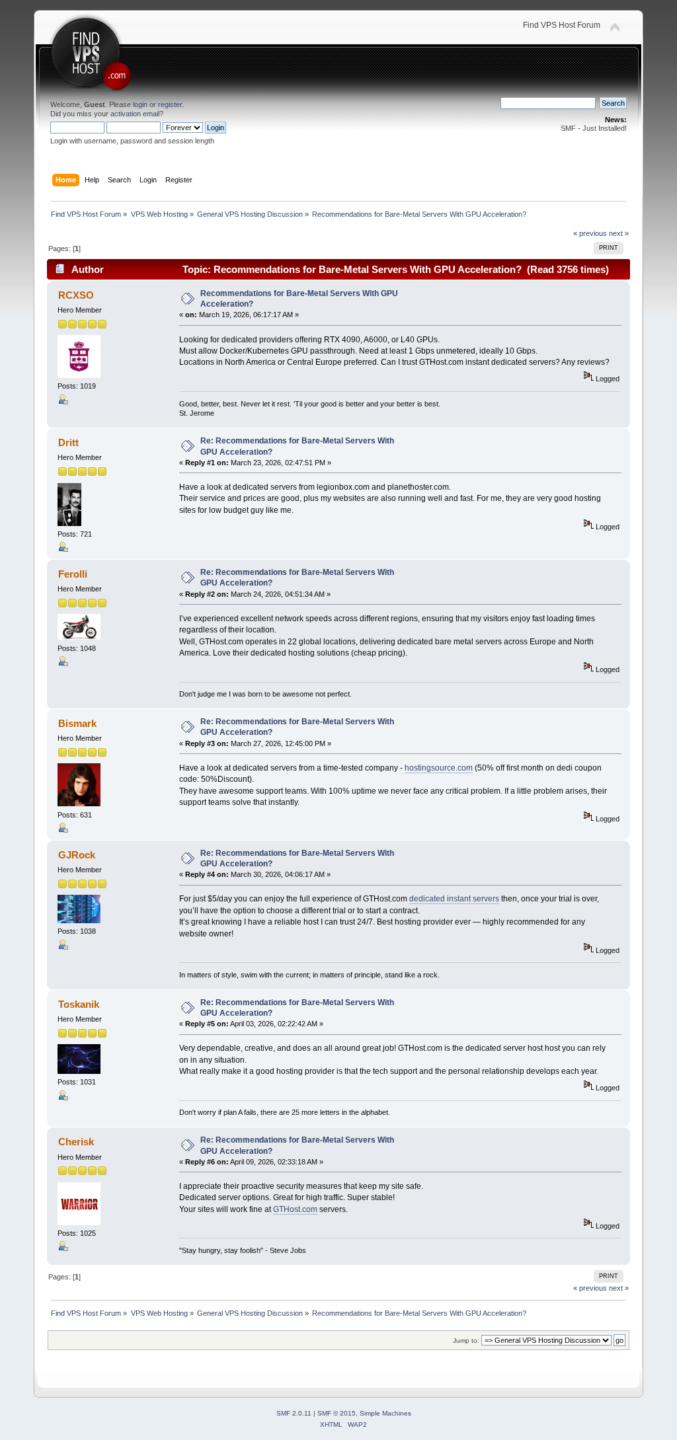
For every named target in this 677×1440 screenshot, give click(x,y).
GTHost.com (295, 1209)
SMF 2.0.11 (293, 1413)
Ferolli (72, 574)
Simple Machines (385, 1413)
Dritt (68, 442)
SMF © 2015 (336, 1413)
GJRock (76, 854)
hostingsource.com (439, 768)
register (170, 104)
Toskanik (78, 1004)
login (140, 104)
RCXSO (76, 295)
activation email (134, 114)
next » (619, 233)
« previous (590, 233)
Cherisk (76, 1141)
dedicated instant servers (454, 898)
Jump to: (466, 1340)
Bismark (77, 723)
